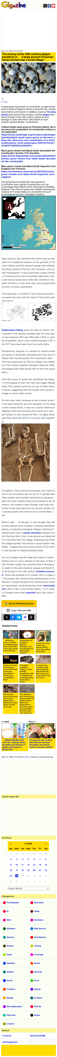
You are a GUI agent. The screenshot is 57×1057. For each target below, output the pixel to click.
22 (46, 870)
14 (40, 865)
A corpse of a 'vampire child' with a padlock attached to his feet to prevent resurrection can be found (43, 671)
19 (28, 870)
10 (17, 865)
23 (11, 876)
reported (30, 592)
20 (34, 870)
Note (27, 757)
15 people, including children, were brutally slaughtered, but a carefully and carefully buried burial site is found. (27, 673)
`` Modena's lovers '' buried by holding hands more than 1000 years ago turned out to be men (10, 645)
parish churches (32, 532)
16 (11, 870)
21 (40, 870)
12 (28, 865)
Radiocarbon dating (12, 330)
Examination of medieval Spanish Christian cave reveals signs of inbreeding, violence (26, 646)
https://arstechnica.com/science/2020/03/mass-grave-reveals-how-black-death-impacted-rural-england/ (28, 174)
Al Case (4, 102)
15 (46, 865)
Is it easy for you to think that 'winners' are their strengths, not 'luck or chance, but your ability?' (41, 743)
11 (23, 865)
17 (17, 870)
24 (16, 876)
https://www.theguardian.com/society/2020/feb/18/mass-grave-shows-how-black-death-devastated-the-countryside (28, 158)
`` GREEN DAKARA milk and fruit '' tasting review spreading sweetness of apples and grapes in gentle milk (13, 745)
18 (22, 870)
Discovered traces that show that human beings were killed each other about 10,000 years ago (10, 700)
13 (34, 865)
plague (46, 114)
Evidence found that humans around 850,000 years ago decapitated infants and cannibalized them (10, 672)
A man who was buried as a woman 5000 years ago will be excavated (43, 647)
